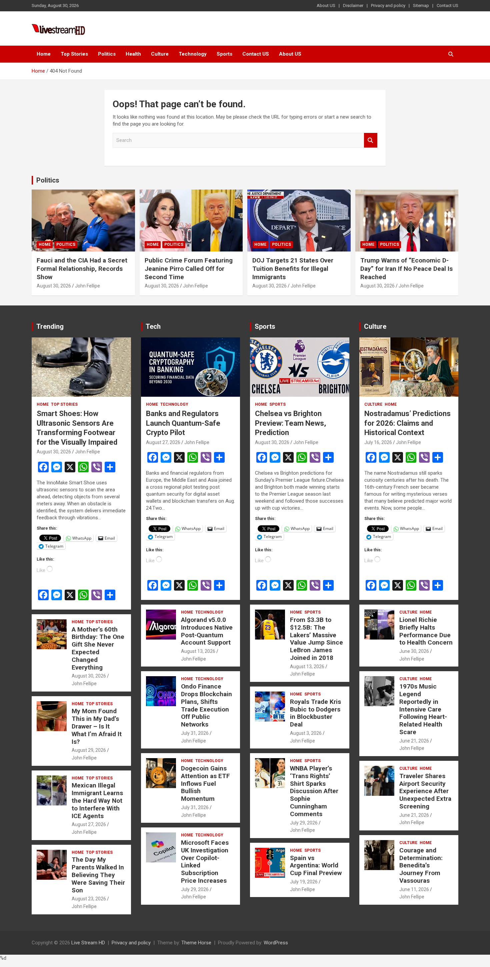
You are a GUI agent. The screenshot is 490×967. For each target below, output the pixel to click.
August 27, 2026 (89, 824)
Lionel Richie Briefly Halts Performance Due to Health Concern (426, 631)
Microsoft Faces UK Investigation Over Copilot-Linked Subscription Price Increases (205, 861)
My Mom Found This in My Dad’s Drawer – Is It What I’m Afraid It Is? (97, 726)
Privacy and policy (388, 5)
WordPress (276, 943)
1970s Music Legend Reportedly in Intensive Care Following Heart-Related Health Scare (423, 709)
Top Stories (74, 54)
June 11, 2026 (414, 889)
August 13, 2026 (198, 651)
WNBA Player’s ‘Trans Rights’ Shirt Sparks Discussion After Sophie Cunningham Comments (314, 791)
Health (133, 54)
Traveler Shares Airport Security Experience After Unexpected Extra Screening (425, 791)
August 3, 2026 (306, 733)
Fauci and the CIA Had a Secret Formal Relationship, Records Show (82, 268)
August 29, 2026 (89, 750)
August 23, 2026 (89, 898)
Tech (153, 326)
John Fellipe (87, 285)
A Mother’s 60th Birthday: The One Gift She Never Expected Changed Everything (98, 648)
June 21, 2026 (414, 740)
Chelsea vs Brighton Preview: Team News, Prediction (290, 423)
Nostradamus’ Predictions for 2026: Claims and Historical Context (407, 423)
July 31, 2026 (195, 733)
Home (44, 54)
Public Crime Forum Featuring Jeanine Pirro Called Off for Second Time (189, 268)
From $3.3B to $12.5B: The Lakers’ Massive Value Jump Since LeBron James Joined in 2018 (316, 639)
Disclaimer (353, 5)
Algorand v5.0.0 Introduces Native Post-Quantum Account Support (207, 631)
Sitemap (421, 5)
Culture (160, 54)
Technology (193, 54)
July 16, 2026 (378, 442)
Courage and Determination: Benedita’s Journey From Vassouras (421, 865)
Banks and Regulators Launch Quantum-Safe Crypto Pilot (183, 423)
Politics (107, 54)
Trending (50, 326)
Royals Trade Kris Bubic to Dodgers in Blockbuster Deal (315, 713)
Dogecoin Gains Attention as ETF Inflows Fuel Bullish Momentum (205, 783)
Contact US (447, 5)
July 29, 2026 (195, 889)
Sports (224, 54)
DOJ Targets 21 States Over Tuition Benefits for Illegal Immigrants (292, 268)
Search (370, 140)
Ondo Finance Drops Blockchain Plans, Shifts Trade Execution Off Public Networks (206, 705)
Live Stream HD (88, 943)
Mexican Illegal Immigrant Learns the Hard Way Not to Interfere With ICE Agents (97, 800)
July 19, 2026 (304, 881)
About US (326, 5)
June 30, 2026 (414, 651)
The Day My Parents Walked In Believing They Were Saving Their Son (98, 875)
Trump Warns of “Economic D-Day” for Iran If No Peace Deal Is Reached (406, 268)
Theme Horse (196, 943)
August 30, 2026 (54, 285)
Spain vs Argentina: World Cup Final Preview (316, 865)
